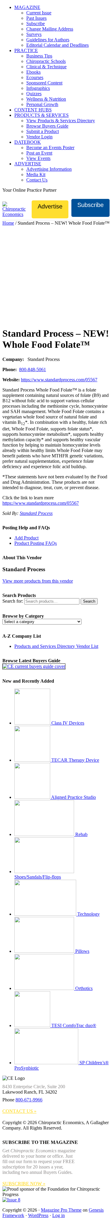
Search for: (12, 601)
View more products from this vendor (37, 580)
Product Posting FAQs (35, 543)
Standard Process (36, 513)
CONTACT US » (19, 1111)
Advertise (50, 206)
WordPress (38, 1215)
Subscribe (90, 205)
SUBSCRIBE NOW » (23, 1183)
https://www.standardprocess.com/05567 (59, 379)
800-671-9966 (29, 1099)
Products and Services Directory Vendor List (56, 646)
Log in (58, 1215)
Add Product (26, 537)
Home (8, 223)
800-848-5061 (32, 369)
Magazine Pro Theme (61, 1210)
